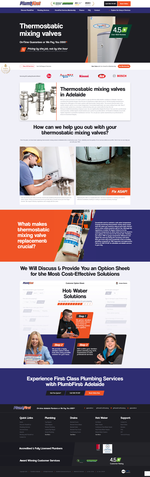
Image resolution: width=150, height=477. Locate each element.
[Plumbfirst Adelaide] (30, 3)
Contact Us (23, 437)
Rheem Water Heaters (101, 432)
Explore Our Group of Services (120, 10)
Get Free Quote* (55, 393)
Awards (22, 432)
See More (47, 434)
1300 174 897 (106, 243)
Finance (81, 10)
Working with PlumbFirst (26, 434)
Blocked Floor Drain (75, 429)
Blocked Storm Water (76, 424)
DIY (122, 432)
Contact (97, 10)
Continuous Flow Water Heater (103, 427)
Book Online (124, 4)
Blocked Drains (74, 422)
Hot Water (98, 422)
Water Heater (99, 424)
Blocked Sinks (74, 427)
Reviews (123, 427)
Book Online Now (94, 393)
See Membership (124, 66)
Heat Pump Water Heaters (102, 429)
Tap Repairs (48, 422)
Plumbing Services (43, 10)
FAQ (89, 10)
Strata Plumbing (49, 432)
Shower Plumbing (50, 427)
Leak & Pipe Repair (50, 429)
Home (21, 422)
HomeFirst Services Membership (65, 10)
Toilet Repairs (48, 424)
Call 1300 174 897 (110, 4)
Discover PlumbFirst (27, 10)
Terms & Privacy (125, 434)
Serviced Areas (24, 429)
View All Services (28, 66)
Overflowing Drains (75, 432)
